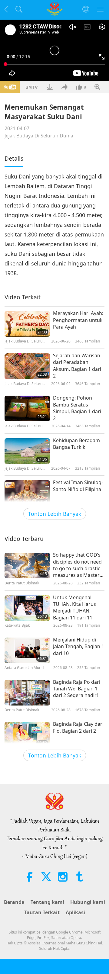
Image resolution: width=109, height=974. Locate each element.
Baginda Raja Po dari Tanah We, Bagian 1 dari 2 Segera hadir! (76, 689)
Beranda (14, 902)
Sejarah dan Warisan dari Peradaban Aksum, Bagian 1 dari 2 (77, 365)
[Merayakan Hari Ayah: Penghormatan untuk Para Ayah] (27, 324)
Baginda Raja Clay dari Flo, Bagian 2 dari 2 (78, 727)
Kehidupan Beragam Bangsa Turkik (76, 443)
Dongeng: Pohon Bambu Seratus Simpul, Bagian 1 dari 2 (77, 407)
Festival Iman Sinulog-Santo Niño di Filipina (78, 485)
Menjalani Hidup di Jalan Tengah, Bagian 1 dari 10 (78, 646)
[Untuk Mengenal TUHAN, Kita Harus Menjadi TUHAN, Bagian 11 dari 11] (27, 608)
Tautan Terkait (42, 912)
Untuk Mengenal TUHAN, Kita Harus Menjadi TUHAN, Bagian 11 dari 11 (74, 607)
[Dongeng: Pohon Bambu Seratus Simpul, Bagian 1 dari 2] (27, 408)
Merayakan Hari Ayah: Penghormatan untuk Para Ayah (78, 320)
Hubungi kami (87, 902)
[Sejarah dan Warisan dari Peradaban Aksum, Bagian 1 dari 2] (27, 366)
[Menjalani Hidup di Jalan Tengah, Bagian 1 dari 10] (27, 650)
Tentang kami (47, 902)
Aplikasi (75, 912)
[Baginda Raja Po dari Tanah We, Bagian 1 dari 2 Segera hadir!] (27, 693)
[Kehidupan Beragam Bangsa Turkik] (27, 451)
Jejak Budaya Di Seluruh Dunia (39, 135)
